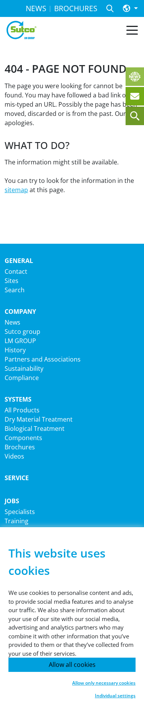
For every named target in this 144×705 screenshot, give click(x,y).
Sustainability (24, 368)
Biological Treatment (35, 428)
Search (15, 290)
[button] (130, 8)
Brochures (20, 447)
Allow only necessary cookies (104, 683)
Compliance (22, 377)
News (12, 322)
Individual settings (115, 695)
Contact (16, 271)
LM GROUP (20, 341)
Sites (11, 280)
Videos (14, 456)
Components (23, 438)
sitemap (16, 190)
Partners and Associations (43, 359)
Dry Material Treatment (39, 419)
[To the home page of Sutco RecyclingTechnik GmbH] (21, 30)
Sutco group (22, 331)
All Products (22, 410)
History (15, 350)
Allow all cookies (72, 664)
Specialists (20, 511)
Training (16, 521)
